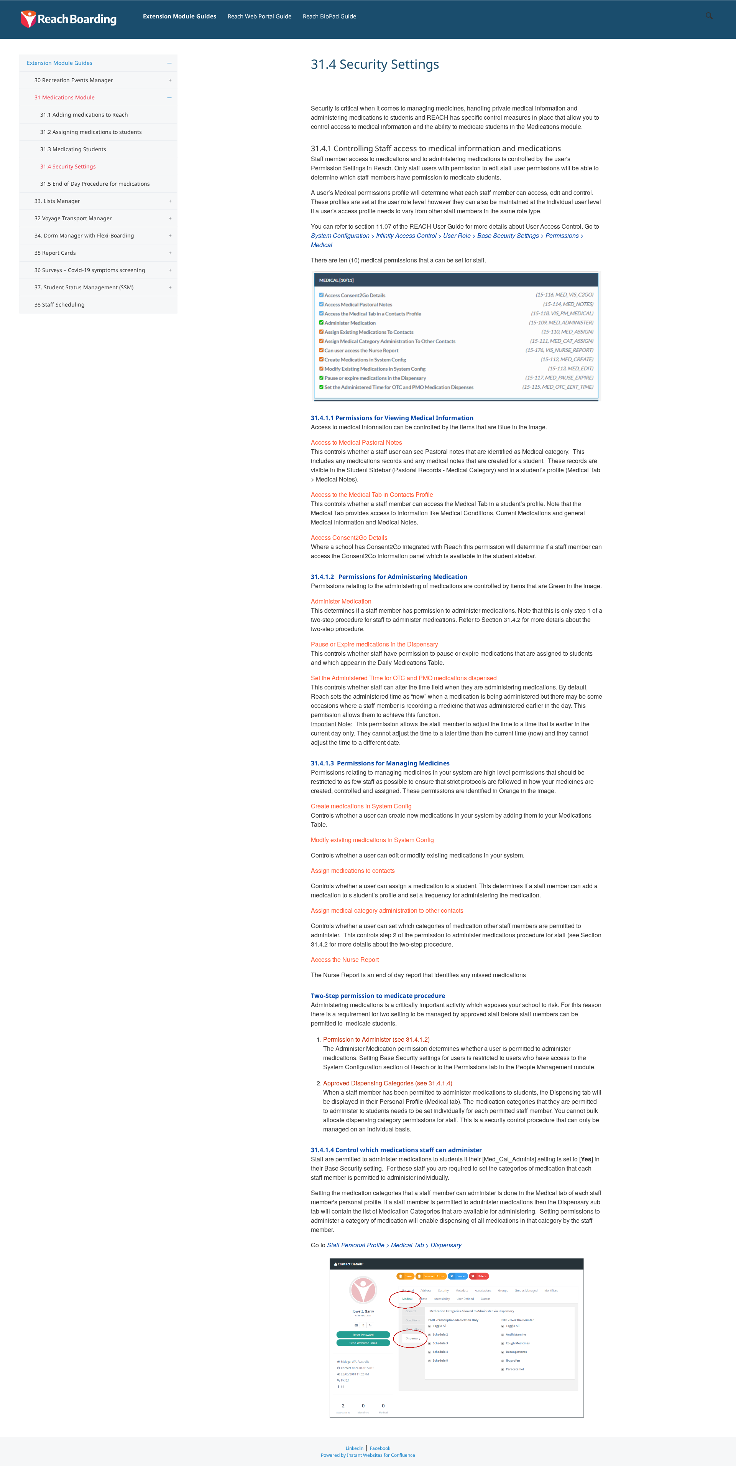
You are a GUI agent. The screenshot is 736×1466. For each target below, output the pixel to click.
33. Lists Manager (57, 200)
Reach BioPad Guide (329, 16)
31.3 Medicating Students (73, 149)
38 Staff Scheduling (59, 304)
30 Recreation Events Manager (73, 80)
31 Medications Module (64, 97)
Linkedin (354, 1448)
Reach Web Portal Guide (259, 16)
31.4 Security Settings (68, 166)
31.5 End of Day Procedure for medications (95, 183)
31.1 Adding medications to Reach (84, 114)
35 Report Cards (55, 252)
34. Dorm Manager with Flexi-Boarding (84, 235)
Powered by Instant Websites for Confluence (368, 1455)
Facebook (380, 1448)
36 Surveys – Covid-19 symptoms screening (89, 270)
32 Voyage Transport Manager (73, 218)
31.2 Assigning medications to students (91, 131)
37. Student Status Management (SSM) (83, 287)
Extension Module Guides (179, 16)
